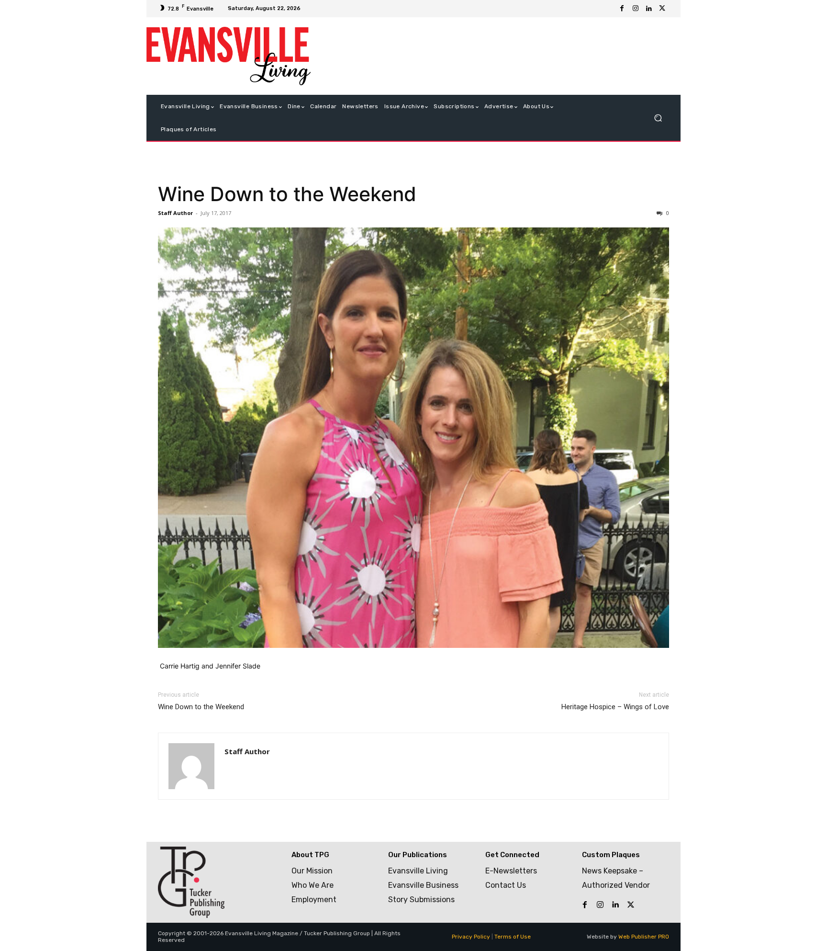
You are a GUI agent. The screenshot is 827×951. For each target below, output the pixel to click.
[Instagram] (635, 8)
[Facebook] (622, 8)
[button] (658, 118)
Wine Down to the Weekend (287, 194)
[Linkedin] (649, 8)
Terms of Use (512, 936)
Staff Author (175, 212)
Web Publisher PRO (643, 936)
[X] (662, 8)
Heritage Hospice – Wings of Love (615, 706)
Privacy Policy (471, 936)
